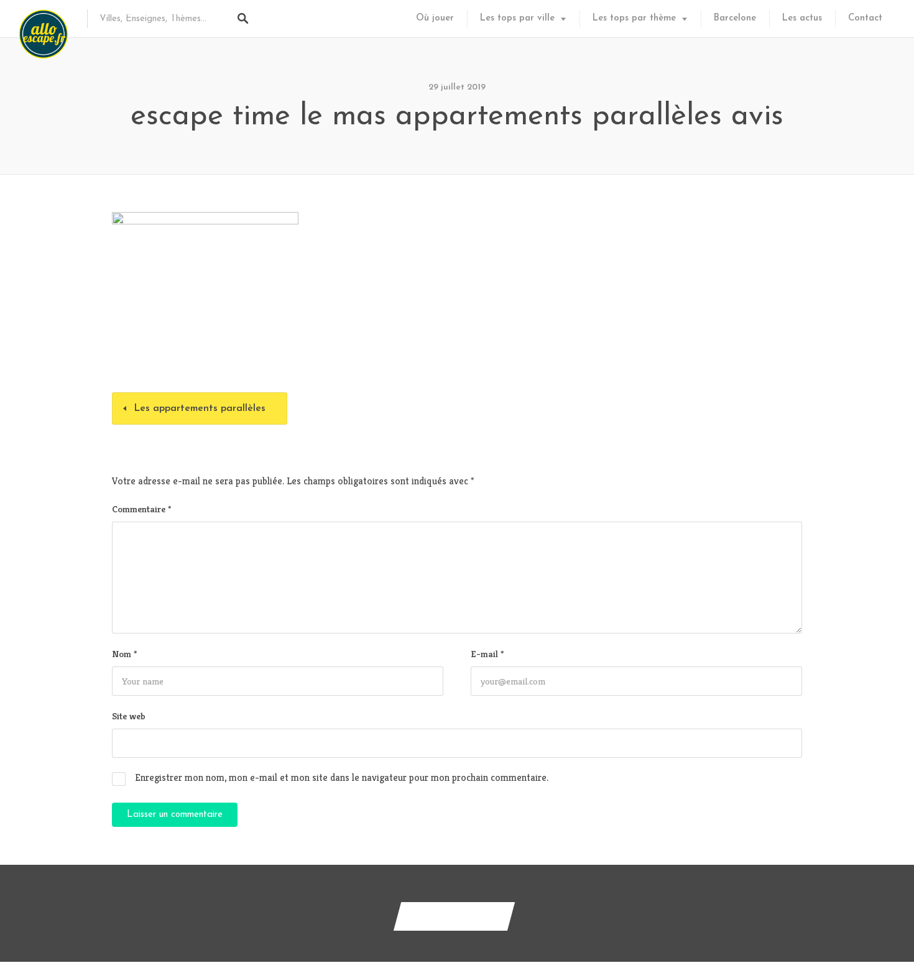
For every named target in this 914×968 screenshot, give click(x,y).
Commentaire (141, 509)
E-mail (487, 654)
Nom (124, 654)
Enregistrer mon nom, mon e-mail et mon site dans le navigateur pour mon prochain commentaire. (341, 777)
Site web (128, 716)
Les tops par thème (634, 18)
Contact (865, 18)
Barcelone (735, 18)
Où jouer (435, 18)
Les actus (802, 18)
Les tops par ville (517, 18)
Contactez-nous (454, 916)
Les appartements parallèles (199, 408)
